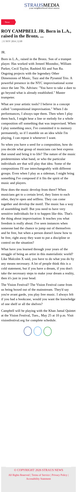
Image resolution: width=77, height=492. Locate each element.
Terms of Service (41, 475)
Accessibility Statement (38, 478)
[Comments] (48, 331)
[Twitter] (38, 331)
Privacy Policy (59, 475)
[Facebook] (28, 331)
